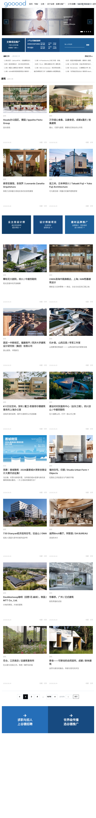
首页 (31, 4)
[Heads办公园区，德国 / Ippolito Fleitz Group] (25, 99)
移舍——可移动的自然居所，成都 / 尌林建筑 (70, 662)
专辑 (36, 4)
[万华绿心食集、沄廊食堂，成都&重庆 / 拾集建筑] (71, 99)
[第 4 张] (88, 31)
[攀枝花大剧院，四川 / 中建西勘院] (25, 258)
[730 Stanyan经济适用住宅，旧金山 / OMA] (25, 513)
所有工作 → (88, 56)
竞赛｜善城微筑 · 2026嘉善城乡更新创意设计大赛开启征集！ (24, 471)
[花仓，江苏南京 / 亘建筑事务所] (25, 640)
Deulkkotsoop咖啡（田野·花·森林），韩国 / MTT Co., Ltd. (25, 599)
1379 (49, 697)
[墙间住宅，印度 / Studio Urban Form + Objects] (71, 449)
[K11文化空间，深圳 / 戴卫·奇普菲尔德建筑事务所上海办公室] (25, 385)
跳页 (76, 697)
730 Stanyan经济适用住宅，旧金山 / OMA (25, 533)
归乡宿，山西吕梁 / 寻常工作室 (64, 342)
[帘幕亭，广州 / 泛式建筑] (71, 576)
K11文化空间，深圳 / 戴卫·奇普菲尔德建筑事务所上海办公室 (24, 408)
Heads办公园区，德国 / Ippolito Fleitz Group (22, 122)
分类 (42, 4)
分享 (45, 142)
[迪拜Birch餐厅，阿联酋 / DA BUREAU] (71, 513)
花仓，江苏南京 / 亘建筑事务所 (18, 660)
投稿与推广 (60, 4)
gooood (15, 3)
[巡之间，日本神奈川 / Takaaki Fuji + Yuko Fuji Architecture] (71, 163)
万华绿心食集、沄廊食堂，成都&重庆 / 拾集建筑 (70, 122)
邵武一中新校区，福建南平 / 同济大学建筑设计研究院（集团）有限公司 (24, 344)
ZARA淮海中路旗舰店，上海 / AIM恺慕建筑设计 (70, 281)
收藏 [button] (41, 142)
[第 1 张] (81, 31)
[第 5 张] (90, 31)
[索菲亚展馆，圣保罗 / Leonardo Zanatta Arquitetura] (25, 163)
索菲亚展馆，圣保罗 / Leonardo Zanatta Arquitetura (23, 185)
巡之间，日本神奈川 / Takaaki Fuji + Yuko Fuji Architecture (70, 185)
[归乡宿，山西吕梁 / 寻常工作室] (71, 322)
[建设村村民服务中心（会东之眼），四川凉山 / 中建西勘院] (71, 385)
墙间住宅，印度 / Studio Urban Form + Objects (69, 471)
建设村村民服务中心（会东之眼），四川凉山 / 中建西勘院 (70, 408)
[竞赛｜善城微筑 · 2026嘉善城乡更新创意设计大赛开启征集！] (25, 449)
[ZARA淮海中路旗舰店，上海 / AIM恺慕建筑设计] (71, 258)
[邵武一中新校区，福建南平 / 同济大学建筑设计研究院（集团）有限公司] (25, 322)
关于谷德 (50, 4)
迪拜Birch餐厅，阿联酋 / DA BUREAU (68, 533)
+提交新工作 (16, 56)
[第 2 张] (84, 31)
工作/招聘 (71, 4)
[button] (88, 4)
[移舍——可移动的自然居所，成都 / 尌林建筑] (71, 640)
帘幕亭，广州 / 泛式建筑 (61, 597)
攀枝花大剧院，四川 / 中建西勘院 (19, 279)
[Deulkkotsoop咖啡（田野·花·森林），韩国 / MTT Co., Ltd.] (25, 576)
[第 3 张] (86, 31)
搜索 (87, 45)
